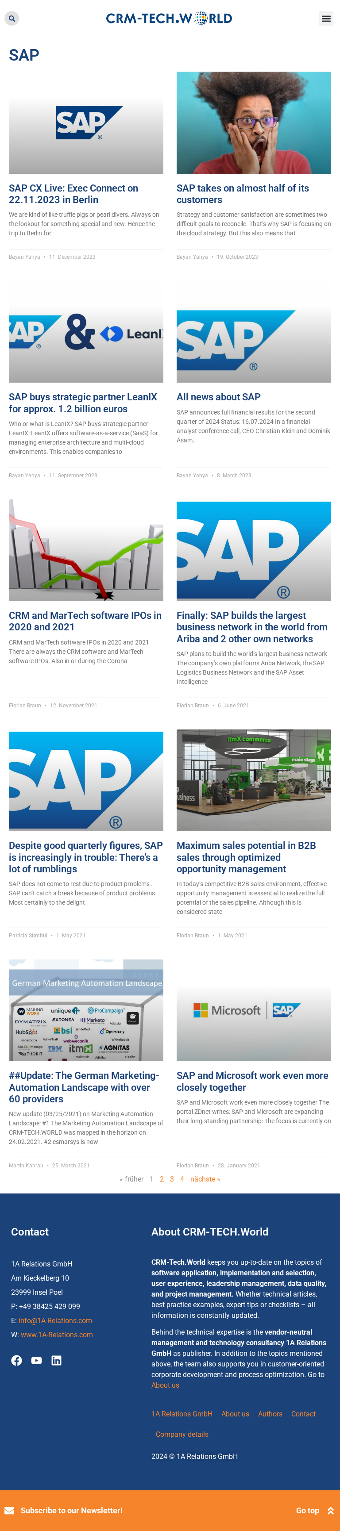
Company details (182, 1434)
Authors (270, 1414)
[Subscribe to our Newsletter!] (9, 1511)
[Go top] (331, 1511)
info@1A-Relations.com (55, 1320)
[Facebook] (16, 1360)
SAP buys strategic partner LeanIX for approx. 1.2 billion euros (83, 402)
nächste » (205, 1179)
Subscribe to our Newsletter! (72, 1510)
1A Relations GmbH (181, 1414)
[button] (11, 18)
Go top (307, 1510)
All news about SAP (219, 397)
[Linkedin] (56, 1360)
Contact (303, 1414)
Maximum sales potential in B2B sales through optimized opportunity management (246, 857)
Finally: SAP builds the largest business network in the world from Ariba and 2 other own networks (252, 627)
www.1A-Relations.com (57, 1335)
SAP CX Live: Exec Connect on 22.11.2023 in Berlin (73, 194)
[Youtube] (36, 1360)
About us (165, 1385)
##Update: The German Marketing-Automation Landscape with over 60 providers (84, 1087)
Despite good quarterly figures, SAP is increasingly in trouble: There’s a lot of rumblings (86, 857)
